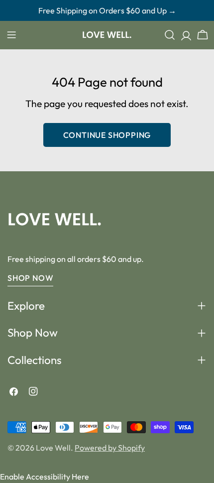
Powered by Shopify (110, 448)
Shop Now (30, 278)
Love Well (53, 448)
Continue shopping (107, 135)
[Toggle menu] (11, 35)
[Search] (170, 35)
